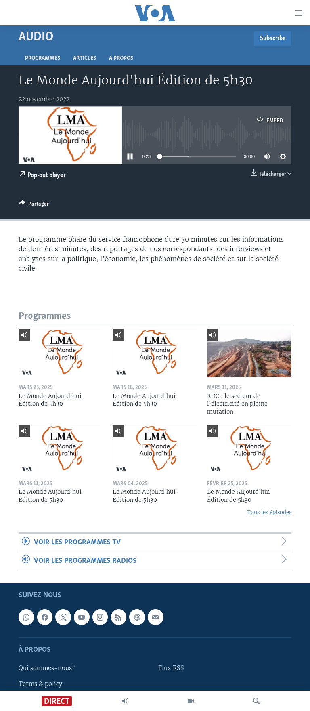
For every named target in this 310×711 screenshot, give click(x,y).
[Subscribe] (155, 617)
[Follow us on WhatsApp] (26, 617)
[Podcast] (137, 617)
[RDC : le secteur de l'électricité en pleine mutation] (249, 353)
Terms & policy (40, 684)
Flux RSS (171, 668)
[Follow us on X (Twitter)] (63, 617)
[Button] (34, 205)
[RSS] (118, 617)
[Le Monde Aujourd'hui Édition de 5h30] (61, 353)
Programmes (42, 58)
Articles (84, 58)
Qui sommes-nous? (47, 668)
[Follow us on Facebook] (44, 617)
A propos (121, 58)
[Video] (191, 701)
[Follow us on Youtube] (81, 617)
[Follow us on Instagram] (100, 617)
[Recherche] (256, 701)
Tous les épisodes (269, 512)
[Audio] (125, 701)
